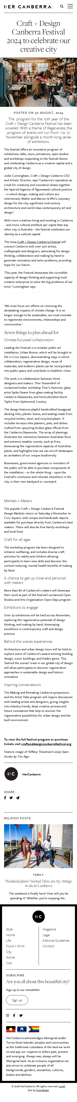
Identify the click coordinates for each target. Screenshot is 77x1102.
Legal (46, 934)
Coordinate (42, 1090)
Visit (9, 962)
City (8, 951)
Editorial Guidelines (56, 940)
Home (10, 934)
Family (38, 875)
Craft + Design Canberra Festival (31, 123)
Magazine (49, 929)
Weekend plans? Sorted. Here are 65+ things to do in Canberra (38, 883)
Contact (48, 945)
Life (8, 940)
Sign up (17, 1000)
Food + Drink (15, 945)
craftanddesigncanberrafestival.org (46, 744)
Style (9, 929)
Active (10, 957)
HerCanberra (27, 6)
